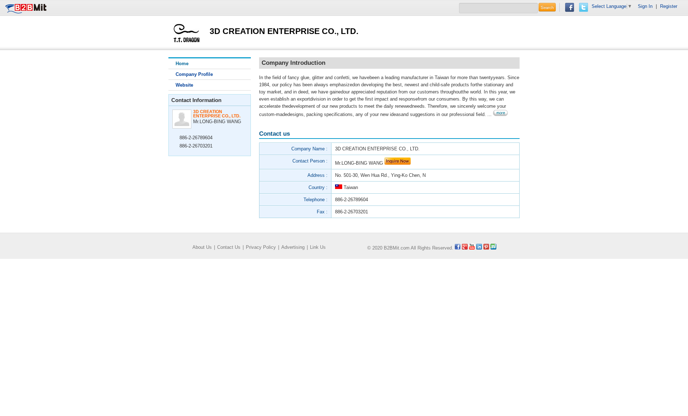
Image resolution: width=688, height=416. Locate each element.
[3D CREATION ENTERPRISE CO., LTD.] (186, 32)
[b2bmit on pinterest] (486, 248)
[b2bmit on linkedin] (479, 248)
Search (547, 7)
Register (668, 6)
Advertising (293, 247)
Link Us (318, 247)
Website (184, 85)
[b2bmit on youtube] (472, 248)
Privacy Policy (261, 247)
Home (182, 63)
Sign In (645, 6)
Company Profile (194, 74)
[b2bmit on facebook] (457, 248)
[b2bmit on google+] (465, 248)
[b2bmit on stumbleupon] (493, 248)
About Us (202, 247)
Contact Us (228, 247)
